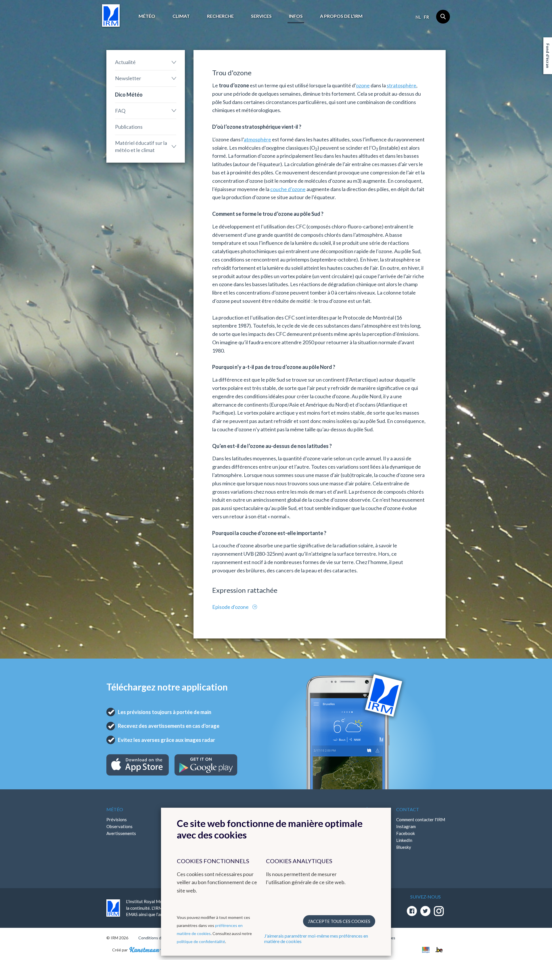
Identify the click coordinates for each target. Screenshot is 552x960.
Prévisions (116, 819)
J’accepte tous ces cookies (339, 921)
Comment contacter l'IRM (420, 819)
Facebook (405, 833)
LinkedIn (404, 840)
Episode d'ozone (231, 607)
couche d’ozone (288, 189)
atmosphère (257, 139)
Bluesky (403, 847)
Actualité (125, 62)
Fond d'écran (547, 55)
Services (261, 16)
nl (418, 17)
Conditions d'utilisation (159, 937)
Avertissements (121, 833)
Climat (181, 16)
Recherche (220, 16)
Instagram (406, 826)
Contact (407, 809)
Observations (119, 826)
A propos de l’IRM (341, 16)
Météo (147, 16)
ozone (363, 85)
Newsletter (128, 78)
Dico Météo (129, 94)
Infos (296, 16)
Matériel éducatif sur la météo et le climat (141, 146)
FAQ (120, 110)
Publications (129, 127)
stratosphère (401, 85)
